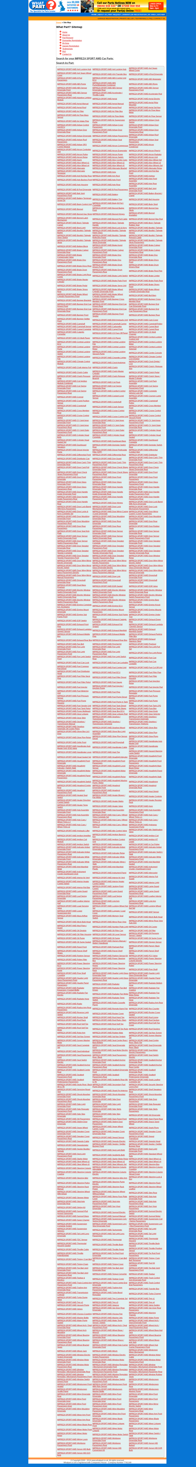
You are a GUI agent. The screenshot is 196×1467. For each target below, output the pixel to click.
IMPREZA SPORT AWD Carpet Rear (144, 329)
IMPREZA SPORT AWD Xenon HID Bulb (73, 1449)
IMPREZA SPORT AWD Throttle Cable (73, 1249)
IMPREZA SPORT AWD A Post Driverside (146, 74)
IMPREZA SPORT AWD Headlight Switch (74, 782)
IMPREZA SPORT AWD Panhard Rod (107, 947)
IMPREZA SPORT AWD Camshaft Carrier (109, 324)
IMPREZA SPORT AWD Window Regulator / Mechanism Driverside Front (110, 1366)
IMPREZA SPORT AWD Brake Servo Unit (109, 286)
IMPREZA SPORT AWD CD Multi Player (73, 338)
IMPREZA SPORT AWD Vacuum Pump (73, 1305)
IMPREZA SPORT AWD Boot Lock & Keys (109, 228)
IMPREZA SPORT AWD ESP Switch (72, 621)
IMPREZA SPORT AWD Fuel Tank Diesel (109, 706)
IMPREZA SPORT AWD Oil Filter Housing (74, 934)
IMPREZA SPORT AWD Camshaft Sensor (74, 326)
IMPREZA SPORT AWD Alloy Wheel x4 (73, 165)
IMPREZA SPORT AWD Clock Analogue (108, 363)
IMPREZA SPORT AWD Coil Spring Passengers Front (143, 387)
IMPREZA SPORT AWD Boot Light (71, 228)
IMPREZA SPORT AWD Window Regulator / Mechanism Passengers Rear (110, 1375)
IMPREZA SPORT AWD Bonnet (70, 209)
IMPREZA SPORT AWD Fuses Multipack (73, 711)
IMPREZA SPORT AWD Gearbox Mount (108, 728)
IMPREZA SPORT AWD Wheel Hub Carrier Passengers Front (143, 1346)
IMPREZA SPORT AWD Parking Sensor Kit (110, 956)
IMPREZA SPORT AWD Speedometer (72, 1145)
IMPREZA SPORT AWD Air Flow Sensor (145, 116)
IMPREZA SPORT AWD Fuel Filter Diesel (109, 677)
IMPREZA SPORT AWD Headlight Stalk (145, 777)
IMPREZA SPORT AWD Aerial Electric (144, 99)
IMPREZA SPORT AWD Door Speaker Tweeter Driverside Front (108, 552)
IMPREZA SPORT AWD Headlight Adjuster (110, 757)
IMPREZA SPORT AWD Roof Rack (71, 1020)
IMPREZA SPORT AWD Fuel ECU (106, 672)
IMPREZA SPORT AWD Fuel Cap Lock (73, 663)
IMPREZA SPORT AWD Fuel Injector (72, 687)
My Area (65, 43)
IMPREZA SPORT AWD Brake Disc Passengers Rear (106, 261)
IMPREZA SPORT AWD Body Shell (143, 204)
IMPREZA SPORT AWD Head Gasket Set (74, 757)
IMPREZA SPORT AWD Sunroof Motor (144, 1216)
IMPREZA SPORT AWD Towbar (142, 1274)
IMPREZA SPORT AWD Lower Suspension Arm (69, 912)
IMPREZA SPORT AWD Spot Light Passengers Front (71, 1155)
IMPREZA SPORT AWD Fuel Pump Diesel (109, 697)
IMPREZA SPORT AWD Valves (70, 1309)
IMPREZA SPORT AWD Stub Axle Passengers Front (106, 1202)
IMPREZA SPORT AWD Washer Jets (107, 1318)
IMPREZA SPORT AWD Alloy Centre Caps (109, 160)
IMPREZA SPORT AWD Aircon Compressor (110, 146)
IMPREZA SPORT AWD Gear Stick (71, 718)
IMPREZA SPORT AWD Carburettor (107, 326)
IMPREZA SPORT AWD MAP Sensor (144, 912)
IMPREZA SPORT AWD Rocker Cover (108, 1014)
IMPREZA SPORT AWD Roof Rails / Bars (109, 1020)
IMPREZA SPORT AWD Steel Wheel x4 (145, 1162)
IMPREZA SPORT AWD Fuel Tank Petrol (73, 708)
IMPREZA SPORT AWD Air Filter (70, 111)
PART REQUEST (114, 14)
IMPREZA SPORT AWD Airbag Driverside (74, 136)
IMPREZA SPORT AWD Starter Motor (72, 1159)
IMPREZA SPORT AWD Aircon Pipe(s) (144, 151)
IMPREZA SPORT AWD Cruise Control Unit (110, 417)
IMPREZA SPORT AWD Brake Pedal (72, 286)
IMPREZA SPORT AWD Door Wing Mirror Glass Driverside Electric (109, 566)
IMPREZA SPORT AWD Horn (141, 806)
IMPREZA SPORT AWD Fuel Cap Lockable (110, 663)
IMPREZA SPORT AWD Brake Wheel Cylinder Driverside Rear (144, 290)
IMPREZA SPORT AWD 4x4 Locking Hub (74, 69)
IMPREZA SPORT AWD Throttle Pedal (108, 1249)
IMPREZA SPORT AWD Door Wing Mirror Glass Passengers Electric (74, 571)
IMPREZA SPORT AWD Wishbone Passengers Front (71, 1444)
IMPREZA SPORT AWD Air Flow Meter (108, 116)
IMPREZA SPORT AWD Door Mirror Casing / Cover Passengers (143, 512)
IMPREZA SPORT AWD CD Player (106, 338)
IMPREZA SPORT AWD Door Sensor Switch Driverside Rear (107, 537)
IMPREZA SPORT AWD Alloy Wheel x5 (108, 165)
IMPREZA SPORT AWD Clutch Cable (72, 372)
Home (58, 22)
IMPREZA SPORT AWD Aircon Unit (143, 157)
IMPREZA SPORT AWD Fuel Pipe (106, 692)
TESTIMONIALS (141, 18)
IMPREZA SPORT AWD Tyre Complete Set (110, 1299)
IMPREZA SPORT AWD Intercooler (143, 873)
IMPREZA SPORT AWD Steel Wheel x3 (108, 1162)
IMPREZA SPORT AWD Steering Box (144, 1164)
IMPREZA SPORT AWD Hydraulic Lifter (73, 831)
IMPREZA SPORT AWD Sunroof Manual (109, 1216)
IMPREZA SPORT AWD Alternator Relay (145, 168)
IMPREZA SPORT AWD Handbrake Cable (109, 747)
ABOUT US (102, 14)
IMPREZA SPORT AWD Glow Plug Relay (74, 737)
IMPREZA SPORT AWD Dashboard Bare (109, 441)
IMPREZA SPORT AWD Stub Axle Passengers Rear (142, 1202)
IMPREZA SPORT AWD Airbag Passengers (110, 136)
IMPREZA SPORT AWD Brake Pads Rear (146, 281)
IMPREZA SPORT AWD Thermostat (107, 1240)
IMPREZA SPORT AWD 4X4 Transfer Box (109, 74)
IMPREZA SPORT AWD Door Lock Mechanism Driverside (106, 508)
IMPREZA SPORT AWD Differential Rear (109, 455)
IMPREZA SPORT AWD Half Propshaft (108, 742)
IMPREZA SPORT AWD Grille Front (71, 742)
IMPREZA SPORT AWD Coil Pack (106, 382)
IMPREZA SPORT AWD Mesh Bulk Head (145, 917)
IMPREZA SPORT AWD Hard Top (106, 752)
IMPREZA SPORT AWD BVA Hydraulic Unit (110, 320)
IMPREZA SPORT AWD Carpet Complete (74, 329)
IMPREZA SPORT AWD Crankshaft (106, 402)
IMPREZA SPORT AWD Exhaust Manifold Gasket (142, 630)
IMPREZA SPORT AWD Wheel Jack (72, 1351)
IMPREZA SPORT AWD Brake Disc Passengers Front (71, 261)
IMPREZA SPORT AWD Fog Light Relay (145, 653)
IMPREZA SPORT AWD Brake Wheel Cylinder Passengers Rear (107, 295)
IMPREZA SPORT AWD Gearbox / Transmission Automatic (143, 718)
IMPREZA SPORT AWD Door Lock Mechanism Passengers (143, 508)
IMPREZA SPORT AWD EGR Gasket (107, 586)
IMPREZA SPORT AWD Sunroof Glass (73, 1216)
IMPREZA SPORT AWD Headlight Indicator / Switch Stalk (71, 767)
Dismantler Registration (72, 40)
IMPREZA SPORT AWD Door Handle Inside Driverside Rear (107, 493)
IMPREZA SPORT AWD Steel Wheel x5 (73, 1164)
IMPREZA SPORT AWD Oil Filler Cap (107, 931)
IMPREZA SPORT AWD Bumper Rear (144, 315)
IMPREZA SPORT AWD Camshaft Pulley (145, 324)
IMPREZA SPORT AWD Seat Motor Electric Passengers (143, 1051)
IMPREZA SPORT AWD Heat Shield (143, 791)
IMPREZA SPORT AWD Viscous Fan (107, 1314)
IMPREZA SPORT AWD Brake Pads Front (109, 281)
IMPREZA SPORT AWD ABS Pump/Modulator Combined (104, 84)
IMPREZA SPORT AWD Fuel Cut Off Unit (145, 667)
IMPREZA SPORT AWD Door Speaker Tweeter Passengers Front (73, 557)
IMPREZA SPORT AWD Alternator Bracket (109, 168)
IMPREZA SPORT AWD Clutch (105, 367)
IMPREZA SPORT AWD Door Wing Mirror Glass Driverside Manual (146, 566)
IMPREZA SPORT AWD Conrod (70, 397)
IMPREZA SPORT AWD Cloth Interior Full (74, 367)
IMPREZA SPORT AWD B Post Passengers (110, 190)
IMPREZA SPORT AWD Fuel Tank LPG (145, 706)
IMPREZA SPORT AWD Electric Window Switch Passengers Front (109, 596)
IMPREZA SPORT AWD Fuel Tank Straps (109, 708)
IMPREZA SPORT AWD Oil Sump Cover (145, 938)
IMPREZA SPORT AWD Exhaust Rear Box (74, 640)
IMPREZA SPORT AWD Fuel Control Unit (109, 667)
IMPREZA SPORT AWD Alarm (69, 160)
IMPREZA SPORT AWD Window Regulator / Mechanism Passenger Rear (145, 1371)
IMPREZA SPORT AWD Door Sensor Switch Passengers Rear (72, 542)
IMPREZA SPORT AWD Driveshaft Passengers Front (106, 581)
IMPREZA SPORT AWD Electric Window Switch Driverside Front (73, 591)
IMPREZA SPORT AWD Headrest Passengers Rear (106, 791)
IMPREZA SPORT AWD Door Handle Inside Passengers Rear (72, 498)
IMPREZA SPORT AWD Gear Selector (144, 714)
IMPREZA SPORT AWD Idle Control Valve (109, 831)
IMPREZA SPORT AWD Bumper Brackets (74, 300)
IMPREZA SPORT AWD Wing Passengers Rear (141, 1410)
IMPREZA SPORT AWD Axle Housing (72, 185)
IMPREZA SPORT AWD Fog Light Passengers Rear (106, 653)
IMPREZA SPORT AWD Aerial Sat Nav (144, 107)
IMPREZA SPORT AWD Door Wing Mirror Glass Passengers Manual (109, 571)
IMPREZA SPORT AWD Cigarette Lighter (109, 358)
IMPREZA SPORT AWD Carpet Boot (144, 326)
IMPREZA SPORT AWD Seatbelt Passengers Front (70, 1076)
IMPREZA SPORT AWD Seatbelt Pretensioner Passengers (70, 1081)
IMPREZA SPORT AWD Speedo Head (144, 1141)
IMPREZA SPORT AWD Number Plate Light (110, 927)
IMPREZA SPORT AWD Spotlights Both (108, 1155)
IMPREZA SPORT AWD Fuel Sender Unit (74, 706)
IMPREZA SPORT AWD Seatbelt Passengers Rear (105, 1076)
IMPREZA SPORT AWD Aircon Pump (107, 154)
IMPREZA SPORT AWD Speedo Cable (73, 1141)
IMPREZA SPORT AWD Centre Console (145, 353)
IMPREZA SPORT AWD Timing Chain (72, 1264)
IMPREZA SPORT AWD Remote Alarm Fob (110, 1009)
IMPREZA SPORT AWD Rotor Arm (71, 1033)
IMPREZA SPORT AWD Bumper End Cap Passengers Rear (144, 310)
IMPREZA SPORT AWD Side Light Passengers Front (106, 1105)
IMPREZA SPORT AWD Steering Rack (144, 1183)
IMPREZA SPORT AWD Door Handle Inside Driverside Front (72, 493)
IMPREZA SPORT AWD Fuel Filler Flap (145, 672)
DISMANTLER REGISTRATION (135, 14)
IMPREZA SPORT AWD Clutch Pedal (144, 372)
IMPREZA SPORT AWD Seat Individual (73, 1051)
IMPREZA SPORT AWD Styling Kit (71, 1207)
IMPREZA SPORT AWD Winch (104, 1351)
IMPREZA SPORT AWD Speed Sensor (108, 1137)
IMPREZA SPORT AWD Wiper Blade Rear (74, 1425)
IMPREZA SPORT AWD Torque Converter (109, 1274)
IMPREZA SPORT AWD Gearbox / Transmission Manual (71, 723)
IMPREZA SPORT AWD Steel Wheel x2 (73, 1162)
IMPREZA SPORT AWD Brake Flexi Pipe (145, 271)
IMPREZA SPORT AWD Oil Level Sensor (109, 934)
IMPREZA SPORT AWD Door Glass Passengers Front (143, 483)
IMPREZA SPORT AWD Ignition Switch (73, 844)
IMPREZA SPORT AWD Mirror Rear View (109, 922)
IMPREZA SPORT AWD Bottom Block (72, 246)
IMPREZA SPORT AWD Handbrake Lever (74, 752)
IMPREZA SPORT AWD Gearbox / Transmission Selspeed (106, 723)
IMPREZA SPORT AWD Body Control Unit (74, 204)
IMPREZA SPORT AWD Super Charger (73, 1220)
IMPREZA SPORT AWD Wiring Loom (72, 1439)
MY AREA (152, 14)
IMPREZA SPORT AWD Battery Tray (107, 199)
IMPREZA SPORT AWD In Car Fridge (144, 844)
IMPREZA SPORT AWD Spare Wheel (72, 1128)
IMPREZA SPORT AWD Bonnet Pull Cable (109, 219)
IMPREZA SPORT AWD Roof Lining (143, 1017)
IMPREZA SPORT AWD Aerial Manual (73, 104)
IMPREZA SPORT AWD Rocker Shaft (72, 1017)
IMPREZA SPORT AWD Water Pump (144, 1318)
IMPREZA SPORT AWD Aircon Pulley (72, 154)
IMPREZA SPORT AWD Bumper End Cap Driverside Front (144, 305)
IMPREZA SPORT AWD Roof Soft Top (72, 1024)
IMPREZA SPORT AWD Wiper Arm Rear (73, 1420)
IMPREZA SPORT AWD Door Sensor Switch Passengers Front (144, 537)
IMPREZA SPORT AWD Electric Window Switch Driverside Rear (145, 591)
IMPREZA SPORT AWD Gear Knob (143, 711)
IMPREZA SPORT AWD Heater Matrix (107, 801)
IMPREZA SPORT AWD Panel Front (72, 947)
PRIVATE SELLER (127, 18)
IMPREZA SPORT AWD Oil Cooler (143, 927)
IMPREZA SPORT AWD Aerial (104, 99)
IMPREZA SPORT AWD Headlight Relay (109, 777)
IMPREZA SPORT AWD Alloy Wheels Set (146, 165)
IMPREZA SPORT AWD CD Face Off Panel (110, 333)
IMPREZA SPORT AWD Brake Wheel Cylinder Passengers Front (72, 295)
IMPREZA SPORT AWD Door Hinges (107, 503)
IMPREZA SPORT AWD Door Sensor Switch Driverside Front (72, 537)
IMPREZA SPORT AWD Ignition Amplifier (74, 836)
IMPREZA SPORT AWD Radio (69, 1004)
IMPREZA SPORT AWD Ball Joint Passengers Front (71, 194)
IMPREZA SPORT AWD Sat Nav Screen (145, 1033)
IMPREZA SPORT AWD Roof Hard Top (108, 1017)
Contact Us (67, 54)
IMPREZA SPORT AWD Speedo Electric (108, 1141)
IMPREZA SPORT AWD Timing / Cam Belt (74, 1259)
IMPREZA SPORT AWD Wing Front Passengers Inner (71, 1405)
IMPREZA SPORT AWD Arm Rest (106, 176)
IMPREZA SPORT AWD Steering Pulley (73, 1183)
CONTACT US (159, 18)
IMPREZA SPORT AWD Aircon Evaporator (109, 151)
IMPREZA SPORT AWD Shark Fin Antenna (110, 1091)
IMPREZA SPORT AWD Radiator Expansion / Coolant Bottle (70, 989)
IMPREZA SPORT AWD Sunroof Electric (108, 1212)
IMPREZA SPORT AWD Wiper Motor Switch (110, 1434)
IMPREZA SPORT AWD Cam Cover (143, 320)
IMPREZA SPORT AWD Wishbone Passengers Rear (106, 1444)
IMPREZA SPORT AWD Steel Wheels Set (109, 1164)
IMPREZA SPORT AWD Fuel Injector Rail (146, 687)
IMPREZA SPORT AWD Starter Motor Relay (110, 1159)
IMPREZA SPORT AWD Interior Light (144, 883)
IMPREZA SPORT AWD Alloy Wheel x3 (145, 163)
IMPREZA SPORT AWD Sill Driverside (144, 1115)
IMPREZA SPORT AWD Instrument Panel (109, 873)
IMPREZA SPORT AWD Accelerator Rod (145, 94)
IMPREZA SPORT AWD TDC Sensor (72, 1240)
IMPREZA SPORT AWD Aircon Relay (72, 157)
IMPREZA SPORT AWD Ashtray (142, 176)
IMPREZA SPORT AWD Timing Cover (107, 1264)
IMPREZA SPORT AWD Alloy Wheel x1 (73, 163)
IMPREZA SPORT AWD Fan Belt (70, 644)
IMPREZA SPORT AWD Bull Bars (142, 295)
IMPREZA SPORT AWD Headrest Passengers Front (71, 791)
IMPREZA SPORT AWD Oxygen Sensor (145, 942)
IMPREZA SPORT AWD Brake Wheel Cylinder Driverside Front (107, 290)
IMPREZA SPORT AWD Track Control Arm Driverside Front (144, 1279)
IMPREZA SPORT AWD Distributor (143, 455)
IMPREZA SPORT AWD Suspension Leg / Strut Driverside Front (109, 1225)
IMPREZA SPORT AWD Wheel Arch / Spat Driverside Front (144, 1321)
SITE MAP (161, 14)
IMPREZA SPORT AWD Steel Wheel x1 (145, 1159)
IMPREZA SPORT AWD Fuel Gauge (107, 682)
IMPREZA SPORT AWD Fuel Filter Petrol (74, 682)
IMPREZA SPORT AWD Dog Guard (106, 459)
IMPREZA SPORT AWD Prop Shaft (143, 969)
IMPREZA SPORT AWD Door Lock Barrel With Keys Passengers (74, 508)
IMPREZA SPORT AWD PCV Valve (143, 956)
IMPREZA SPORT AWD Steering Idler (72, 1178)
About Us (66, 35)
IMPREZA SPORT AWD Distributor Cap (73, 459)
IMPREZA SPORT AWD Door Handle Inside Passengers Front (144, 493)
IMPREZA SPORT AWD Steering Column (74, 1168)
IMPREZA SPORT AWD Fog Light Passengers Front (71, 653)
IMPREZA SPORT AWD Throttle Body (107, 1245)
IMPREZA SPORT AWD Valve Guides (144, 1305)
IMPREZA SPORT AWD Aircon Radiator (145, 154)
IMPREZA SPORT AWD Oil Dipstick (71, 931)
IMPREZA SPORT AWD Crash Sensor (108, 407)
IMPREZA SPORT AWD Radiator (105, 984)
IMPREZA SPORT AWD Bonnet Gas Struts (74, 214)
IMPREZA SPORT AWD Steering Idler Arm (109, 1178)
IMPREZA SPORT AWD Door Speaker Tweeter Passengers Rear (108, 557)
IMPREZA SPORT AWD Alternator (71, 168)
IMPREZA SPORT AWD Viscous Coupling (74, 1314)
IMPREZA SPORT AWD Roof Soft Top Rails (110, 1029)
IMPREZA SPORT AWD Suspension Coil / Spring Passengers (145, 1220)
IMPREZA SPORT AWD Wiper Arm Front (73, 1415)
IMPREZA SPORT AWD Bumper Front (72, 315)
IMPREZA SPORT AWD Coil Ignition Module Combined (72, 382)
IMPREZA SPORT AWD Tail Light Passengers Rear (142, 1235)
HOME (93, 14)
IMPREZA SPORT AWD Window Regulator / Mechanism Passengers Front (74, 1375)
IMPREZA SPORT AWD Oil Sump (106, 938)
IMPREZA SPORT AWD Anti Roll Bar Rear (74, 176)
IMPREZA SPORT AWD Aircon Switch (107, 157)
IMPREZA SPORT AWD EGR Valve (143, 586)
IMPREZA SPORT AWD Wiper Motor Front (74, 1429)
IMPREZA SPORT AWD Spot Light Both (108, 1150)
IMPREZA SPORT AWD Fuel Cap (142, 658)
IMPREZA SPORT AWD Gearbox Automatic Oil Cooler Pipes (70, 728)
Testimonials (67, 49)
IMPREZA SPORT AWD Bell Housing (144, 199)
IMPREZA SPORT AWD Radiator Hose (73, 999)
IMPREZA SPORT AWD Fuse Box (142, 708)
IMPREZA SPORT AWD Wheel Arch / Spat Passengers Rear (144, 1326)
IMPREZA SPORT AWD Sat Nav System (108, 1037)
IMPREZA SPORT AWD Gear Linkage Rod (110, 714)
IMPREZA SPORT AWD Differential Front (74, 455)
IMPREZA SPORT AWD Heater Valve (107, 806)
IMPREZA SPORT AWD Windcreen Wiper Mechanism (143, 1351)
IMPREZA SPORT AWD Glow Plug (143, 733)
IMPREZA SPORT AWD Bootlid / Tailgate (145, 228)
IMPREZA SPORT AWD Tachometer (107, 1230)
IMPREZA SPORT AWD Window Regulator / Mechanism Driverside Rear (73, 1371)
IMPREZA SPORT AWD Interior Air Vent (73, 878)
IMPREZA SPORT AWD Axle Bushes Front (74, 180)
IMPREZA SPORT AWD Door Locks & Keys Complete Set (72, 512)
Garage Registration (70, 46)
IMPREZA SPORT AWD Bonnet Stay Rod (146, 219)
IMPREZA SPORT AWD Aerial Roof (71, 107)
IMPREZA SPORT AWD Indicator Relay (108, 853)
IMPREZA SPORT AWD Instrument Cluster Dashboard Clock (71, 873)
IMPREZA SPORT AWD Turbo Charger (145, 1294)
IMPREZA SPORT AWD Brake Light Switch (110, 276)
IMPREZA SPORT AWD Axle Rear (106, 185)
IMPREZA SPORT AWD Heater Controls (145, 796)
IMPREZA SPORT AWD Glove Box (143, 728)
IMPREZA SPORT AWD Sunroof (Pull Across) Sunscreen (72, 1212)
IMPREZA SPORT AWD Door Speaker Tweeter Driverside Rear (144, 552)
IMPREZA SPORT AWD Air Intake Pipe (73, 121)
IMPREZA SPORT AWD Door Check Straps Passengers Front (72, 473)
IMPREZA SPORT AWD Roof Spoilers (144, 1029)
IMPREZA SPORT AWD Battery (105, 194)
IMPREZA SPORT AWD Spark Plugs (144, 1128)
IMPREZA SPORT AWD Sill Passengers (73, 1119)
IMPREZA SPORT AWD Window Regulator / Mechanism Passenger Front (110, 1371)
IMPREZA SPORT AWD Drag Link (106, 576)
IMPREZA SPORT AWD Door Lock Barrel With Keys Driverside (146, 503)
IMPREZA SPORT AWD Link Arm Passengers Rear (142, 902)
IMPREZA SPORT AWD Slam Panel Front (109, 1119)
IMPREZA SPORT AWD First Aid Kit (106, 644)
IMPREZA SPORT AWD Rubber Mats (107, 1033)
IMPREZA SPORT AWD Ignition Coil (144, 836)
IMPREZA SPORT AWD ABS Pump (71, 84)
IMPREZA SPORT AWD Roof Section (144, 1020)
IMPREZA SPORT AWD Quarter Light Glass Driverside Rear (144, 974)
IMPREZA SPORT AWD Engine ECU (107, 606)
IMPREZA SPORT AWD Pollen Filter (72, 960)
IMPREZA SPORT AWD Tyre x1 (142, 1299)
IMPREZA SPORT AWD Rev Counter (144, 1009)
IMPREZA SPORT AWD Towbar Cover (108, 1279)
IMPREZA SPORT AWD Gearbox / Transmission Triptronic (143, 723)
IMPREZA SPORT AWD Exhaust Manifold (109, 630)
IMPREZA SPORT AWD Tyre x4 (142, 1302)
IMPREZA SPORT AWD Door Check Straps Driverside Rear (144, 468)
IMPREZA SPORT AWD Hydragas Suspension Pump (143, 826)
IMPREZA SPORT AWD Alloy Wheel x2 (108, 163)
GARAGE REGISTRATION (108, 18)
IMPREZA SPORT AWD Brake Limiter (144, 276)
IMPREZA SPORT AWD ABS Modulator (145, 79)
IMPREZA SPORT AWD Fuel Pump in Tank (110, 702)
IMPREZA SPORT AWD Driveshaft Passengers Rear (143, 581)
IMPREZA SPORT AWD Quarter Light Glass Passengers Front (72, 979)
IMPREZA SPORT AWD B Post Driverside (74, 190)
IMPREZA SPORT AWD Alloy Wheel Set (145, 160)
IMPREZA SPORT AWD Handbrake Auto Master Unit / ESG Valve (73, 747)
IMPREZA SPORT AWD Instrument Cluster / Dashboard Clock (143, 868)
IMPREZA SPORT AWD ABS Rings (143, 84)
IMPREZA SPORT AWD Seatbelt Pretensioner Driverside (142, 1076)
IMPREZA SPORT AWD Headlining (143, 782)
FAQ (151, 18)
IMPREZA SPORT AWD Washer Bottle (73, 1318)
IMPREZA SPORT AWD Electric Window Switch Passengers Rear (73, 601)
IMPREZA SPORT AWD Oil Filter (142, 931)
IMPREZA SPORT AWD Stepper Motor (73, 1198)
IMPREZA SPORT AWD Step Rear (143, 1193)
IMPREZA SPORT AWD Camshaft (71, 324)
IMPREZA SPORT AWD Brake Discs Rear (74, 266)
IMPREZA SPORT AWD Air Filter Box (107, 111)
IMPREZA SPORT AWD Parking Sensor (73, 956)
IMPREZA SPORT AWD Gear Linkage (72, 714)
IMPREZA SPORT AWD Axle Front (106, 180)
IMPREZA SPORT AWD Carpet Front (107, 329)
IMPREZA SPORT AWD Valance (105, 1305)
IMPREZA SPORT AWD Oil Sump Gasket (74, 942)
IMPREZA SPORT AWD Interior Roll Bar (73, 887)
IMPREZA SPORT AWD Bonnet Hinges (108, 214)
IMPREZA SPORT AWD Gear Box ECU (108, 711)
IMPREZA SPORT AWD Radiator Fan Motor (110, 994)
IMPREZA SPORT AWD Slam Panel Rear (146, 1119)
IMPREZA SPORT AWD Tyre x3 (105, 1302)
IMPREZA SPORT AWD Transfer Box (144, 1289)
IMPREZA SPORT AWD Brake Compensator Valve (69, 256)
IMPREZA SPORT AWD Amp (104, 172)
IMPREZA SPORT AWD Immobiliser (107, 844)
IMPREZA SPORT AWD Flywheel (142, 644)
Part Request (67, 38)
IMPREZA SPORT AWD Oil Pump (71, 938)
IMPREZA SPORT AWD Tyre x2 (70, 1302)
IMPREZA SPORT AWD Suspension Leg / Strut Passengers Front (145, 1225)
